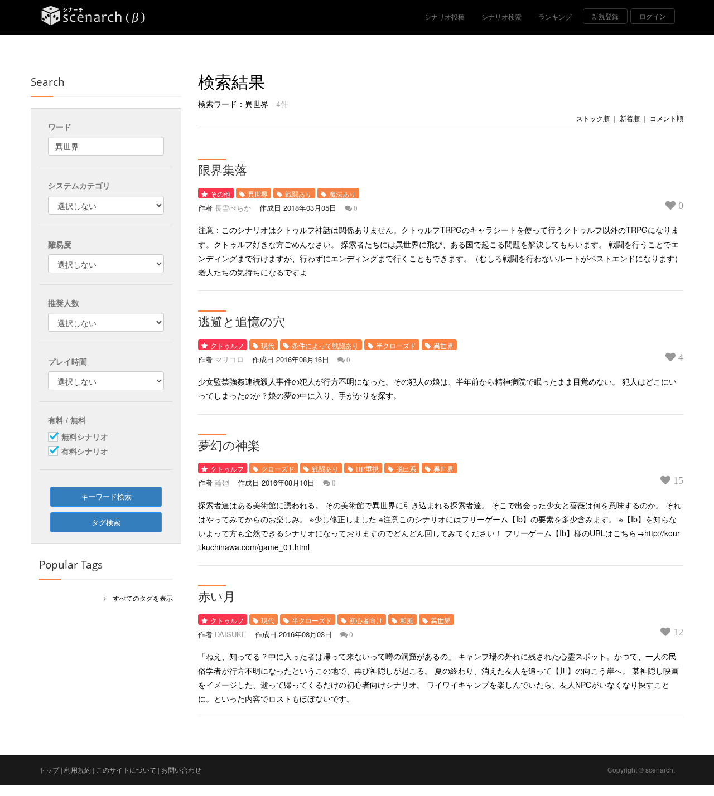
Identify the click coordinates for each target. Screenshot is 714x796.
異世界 (258, 193)
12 (676, 632)
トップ (49, 769)
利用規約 (77, 769)
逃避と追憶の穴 (241, 321)
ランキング (555, 16)
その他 (220, 193)
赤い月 (216, 596)
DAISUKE (231, 634)
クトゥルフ (227, 345)
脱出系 (406, 468)
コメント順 (666, 118)
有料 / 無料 (67, 419)
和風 (406, 620)
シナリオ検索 (501, 16)
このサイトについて (126, 769)
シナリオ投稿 (444, 16)
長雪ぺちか (233, 207)
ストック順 (593, 118)
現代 (267, 345)
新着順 (630, 118)
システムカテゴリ (79, 185)
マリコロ (229, 359)
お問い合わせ (181, 769)
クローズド (278, 468)
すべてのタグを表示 (139, 598)
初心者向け (366, 620)
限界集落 (222, 169)
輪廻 (222, 482)
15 (676, 480)
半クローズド (396, 345)
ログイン (652, 16)
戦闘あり (298, 193)
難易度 (59, 244)
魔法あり (342, 193)
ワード (59, 126)
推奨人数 (63, 302)
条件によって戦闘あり (325, 345)
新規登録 (605, 16)
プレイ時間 (67, 361)
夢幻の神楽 (229, 444)
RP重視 (367, 468)
